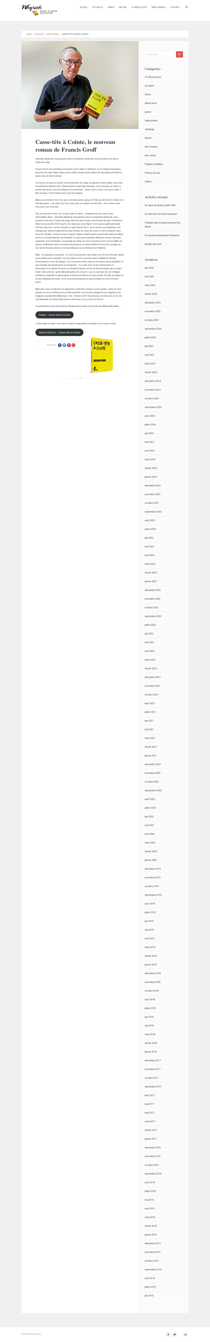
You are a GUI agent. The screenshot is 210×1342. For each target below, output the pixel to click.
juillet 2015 (150, 1287)
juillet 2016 (150, 1191)
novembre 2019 (152, 877)
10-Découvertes (153, 77)
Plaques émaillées (154, 164)
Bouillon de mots (153, 244)
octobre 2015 (152, 1260)
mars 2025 (150, 363)
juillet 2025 (150, 337)
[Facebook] (168, 1334)
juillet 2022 (150, 625)
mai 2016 (149, 1199)
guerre (148, 112)
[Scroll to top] (185, 1334)
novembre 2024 (152, 389)
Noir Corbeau (159, 7)
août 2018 (150, 999)
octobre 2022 (152, 607)
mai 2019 (149, 929)
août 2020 (150, 799)
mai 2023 (149, 546)
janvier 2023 (151, 581)
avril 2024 (149, 450)
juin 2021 (149, 720)
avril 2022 (149, 651)
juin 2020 (149, 816)
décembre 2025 (153, 302)
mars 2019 (150, 947)
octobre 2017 (152, 1078)
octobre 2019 (152, 886)
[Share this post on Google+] (73, 345)
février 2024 (151, 468)
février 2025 (151, 372)
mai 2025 (149, 355)
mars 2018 (150, 1034)
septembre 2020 (153, 790)
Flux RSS (174, 7)
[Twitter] (174, 1334)
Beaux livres (151, 103)
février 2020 (151, 851)
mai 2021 (149, 729)
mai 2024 (149, 442)
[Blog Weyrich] (39, 9)
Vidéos (148, 181)
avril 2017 (149, 1112)
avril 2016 (149, 1208)
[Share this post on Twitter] (64, 345)
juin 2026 (149, 267)
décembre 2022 (153, 590)
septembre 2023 (153, 511)
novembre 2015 (152, 1252)
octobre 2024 (152, 398)
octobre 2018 (152, 990)
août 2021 (150, 703)
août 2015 (150, 1278)
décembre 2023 (153, 485)
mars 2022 (150, 659)
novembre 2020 (152, 773)
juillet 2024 (150, 424)
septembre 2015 (153, 1269)
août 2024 (150, 416)
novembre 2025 (152, 311)
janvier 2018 (151, 1051)
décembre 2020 (153, 764)
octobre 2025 (152, 320)
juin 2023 (149, 537)
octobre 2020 (152, 781)
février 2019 (151, 956)
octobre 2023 (152, 503)
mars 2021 (150, 738)
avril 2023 (149, 555)
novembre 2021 (152, 686)
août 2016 (150, 1182)
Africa (111, 7)
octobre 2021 (152, 694)
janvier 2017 (151, 1139)
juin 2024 (149, 433)
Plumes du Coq (139, 7)
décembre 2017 (153, 1060)
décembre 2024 (153, 381)
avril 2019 (149, 938)
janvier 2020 (151, 860)
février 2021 (151, 747)
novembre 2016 (152, 1156)
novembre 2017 (152, 1069)
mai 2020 (149, 825)
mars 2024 (150, 459)
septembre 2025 (153, 328)
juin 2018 (149, 1017)
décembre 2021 (153, 677)
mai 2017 (149, 1104)
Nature (123, 7)
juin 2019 (149, 921)
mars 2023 (150, 564)
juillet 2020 (150, 808)
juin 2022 (149, 633)
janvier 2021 (151, 755)
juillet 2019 (150, 912)
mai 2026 (149, 276)
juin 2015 (149, 1295)
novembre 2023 (152, 494)
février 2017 (151, 1130)
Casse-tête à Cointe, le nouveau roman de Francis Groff (75, 145)
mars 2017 (150, 1121)
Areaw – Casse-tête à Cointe (54, 314)
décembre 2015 (153, 1243)
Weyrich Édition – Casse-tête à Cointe (59, 332)
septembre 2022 (153, 616)
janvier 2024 (151, 477)
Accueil (83, 7)
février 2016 (151, 1226)
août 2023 (150, 520)
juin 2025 (149, 346)
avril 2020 (149, 834)
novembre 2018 (152, 982)
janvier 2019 (151, 964)
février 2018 (151, 1043)
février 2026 (151, 294)
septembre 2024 (153, 407)
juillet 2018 (150, 1008)
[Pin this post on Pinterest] (69, 345)
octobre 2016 (152, 1165)
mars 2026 (150, 285)
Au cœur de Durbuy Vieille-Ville (160, 205)
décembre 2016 (153, 1147)
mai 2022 (149, 642)
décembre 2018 (153, 973)
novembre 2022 (152, 598)
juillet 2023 (150, 529)
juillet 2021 (150, 712)
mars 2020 (150, 842)
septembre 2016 (153, 1173)
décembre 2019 (153, 868)
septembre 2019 (153, 895)
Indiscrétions (151, 120)
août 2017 (150, 1095)
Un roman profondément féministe (162, 235)
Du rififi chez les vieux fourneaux (161, 214)
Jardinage (149, 129)
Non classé (150, 155)
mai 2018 (149, 1025)
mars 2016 (150, 1217)
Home (29, 34)
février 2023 (151, 572)
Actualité (97, 7)
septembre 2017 (153, 1086)
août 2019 (150, 903)
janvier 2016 (151, 1234)
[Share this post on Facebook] (60, 345)
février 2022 (151, 668)
